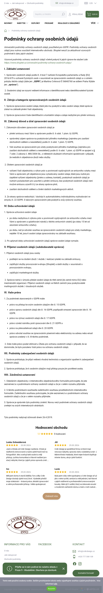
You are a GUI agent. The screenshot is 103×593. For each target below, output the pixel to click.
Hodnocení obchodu (51, 428)
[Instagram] (80, 563)
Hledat (63, 14)
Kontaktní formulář (86, 573)
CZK (91, 3)
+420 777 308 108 (85, 557)
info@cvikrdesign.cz (86, 551)
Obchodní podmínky (35, 3)
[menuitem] (9, 23)
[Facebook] (75, 563)
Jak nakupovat (18, 3)
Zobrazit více (51, 496)
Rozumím (51, 589)
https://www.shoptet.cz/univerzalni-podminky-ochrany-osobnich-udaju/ (38, 62)
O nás (6, 3)
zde (55, 584)
